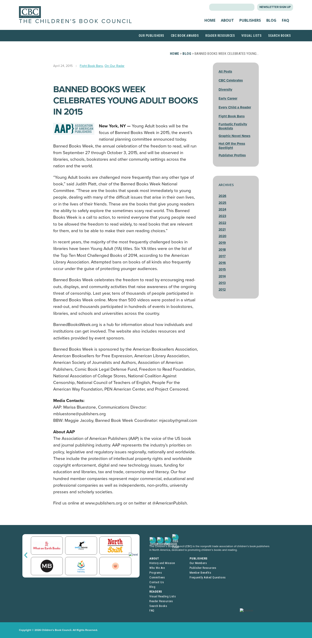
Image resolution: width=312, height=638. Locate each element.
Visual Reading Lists (162, 596)
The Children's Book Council (76, 21)
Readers (155, 591)
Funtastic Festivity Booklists (233, 126)
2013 (222, 283)
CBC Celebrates (231, 80)
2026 (222, 196)
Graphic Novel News (234, 136)
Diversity (225, 89)
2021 (222, 229)
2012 (222, 289)
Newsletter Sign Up (275, 7)
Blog (271, 20)
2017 (222, 256)
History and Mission (162, 563)
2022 (222, 223)
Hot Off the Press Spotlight (232, 146)
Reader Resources (220, 35)
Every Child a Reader (235, 107)
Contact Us (156, 582)
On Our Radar (114, 66)
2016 (222, 263)
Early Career (228, 98)
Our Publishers (151, 35)
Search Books (279, 35)
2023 (222, 216)
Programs (155, 572)
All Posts (225, 71)
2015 (222, 269)
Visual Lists (251, 35)
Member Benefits (200, 572)
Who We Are (157, 568)
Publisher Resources (203, 568)
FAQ (285, 20)
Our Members (198, 563)
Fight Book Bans (91, 66)
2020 (222, 236)
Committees (157, 577)
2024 (222, 209)
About (227, 20)
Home (209, 20)
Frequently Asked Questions (208, 577)
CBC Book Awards (185, 35)
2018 (222, 250)
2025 (222, 203)
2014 (222, 276)
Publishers (250, 20)
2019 (222, 243)
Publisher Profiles (232, 155)
